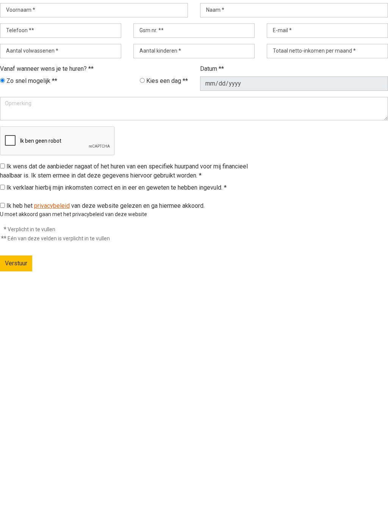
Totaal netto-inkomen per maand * (314, 51)
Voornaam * (20, 10)
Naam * (215, 10)
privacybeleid (52, 205)
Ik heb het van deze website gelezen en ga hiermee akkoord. (105, 205)
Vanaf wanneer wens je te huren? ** (47, 68)
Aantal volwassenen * (32, 51)
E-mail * (282, 30)
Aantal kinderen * (160, 51)
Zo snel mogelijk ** (31, 80)
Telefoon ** (20, 30)
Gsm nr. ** (151, 30)
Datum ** (212, 68)
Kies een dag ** (167, 80)
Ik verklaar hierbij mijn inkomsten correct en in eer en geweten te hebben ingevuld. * (116, 187)
